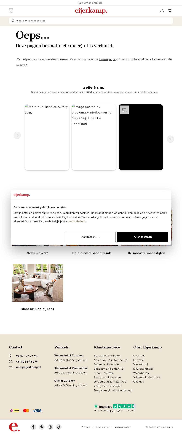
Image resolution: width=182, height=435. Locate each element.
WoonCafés (141, 373)
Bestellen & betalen (107, 377)
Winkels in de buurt (146, 377)
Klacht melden (104, 373)
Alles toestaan (143, 236)
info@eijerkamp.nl (28, 367)
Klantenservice (107, 347)
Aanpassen (88, 236)
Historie (138, 360)
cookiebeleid (76, 221)
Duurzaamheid (143, 368)
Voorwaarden (122, 427)
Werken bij (140, 364)
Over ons (139, 355)
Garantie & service (106, 364)
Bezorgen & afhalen (107, 355)
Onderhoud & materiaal (110, 381)
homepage (107, 59)
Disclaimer (102, 427)
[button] (47, 137)
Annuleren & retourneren (110, 360)
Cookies (138, 381)
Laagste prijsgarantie (108, 368)
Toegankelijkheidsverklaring (113, 390)
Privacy (85, 427)
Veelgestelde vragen (108, 386)
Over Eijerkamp (147, 347)
